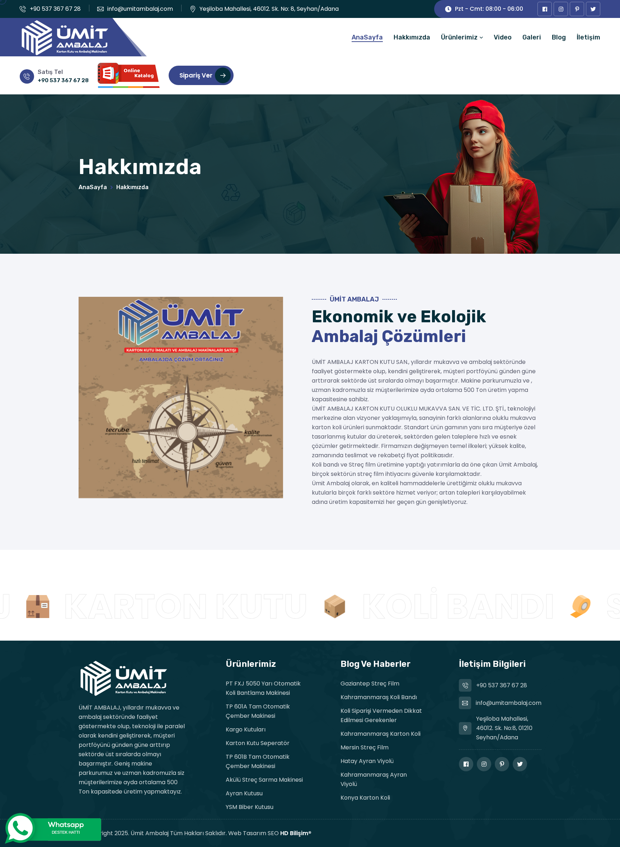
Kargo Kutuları (246, 729)
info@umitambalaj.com (140, 9)
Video (503, 37)
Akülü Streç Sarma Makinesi (264, 780)
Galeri (531, 37)
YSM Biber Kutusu (249, 807)
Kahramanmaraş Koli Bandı (378, 697)
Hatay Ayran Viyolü (367, 761)
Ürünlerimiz (459, 37)
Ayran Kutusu (244, 793)
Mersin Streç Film (364, 747)
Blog (559, 37)
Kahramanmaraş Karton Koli (380, 734)
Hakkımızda (412, 37)
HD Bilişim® (295, 833)
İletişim (588, 37)
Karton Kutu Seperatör (258, 743)
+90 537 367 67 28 (55, 9)
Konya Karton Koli (365, 798)
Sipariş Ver (195, 75)
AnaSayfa (367, 37)
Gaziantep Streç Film (369, 683)
